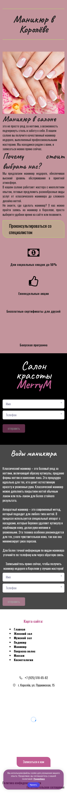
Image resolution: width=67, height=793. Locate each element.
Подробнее (39, 779)
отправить (14, 428)
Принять (33, 785)
